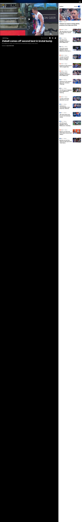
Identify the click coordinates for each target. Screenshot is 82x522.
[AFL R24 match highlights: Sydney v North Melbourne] (70, 40)
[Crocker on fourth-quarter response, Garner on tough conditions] (70, 58)
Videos (65, 21)
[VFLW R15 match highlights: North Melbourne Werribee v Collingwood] (70, 49)
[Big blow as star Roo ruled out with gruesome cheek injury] (70, 141)
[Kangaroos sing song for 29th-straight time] (70, 65)
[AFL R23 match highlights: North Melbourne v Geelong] (70, 124)
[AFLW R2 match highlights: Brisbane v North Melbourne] (70, 73)
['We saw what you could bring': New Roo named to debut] (70, 32)
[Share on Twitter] (52, 38)
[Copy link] (55, 38)
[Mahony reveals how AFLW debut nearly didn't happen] (70, 132)
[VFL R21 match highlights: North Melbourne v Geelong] (70, 91)
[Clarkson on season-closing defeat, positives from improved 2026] (70, 17)
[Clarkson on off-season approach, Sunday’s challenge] (70, 82)
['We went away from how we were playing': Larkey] (70, 115)
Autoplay (76, 6)
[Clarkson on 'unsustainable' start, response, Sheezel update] (70, 107)
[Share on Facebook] (49, 38)
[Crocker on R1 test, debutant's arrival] (70, 98)
